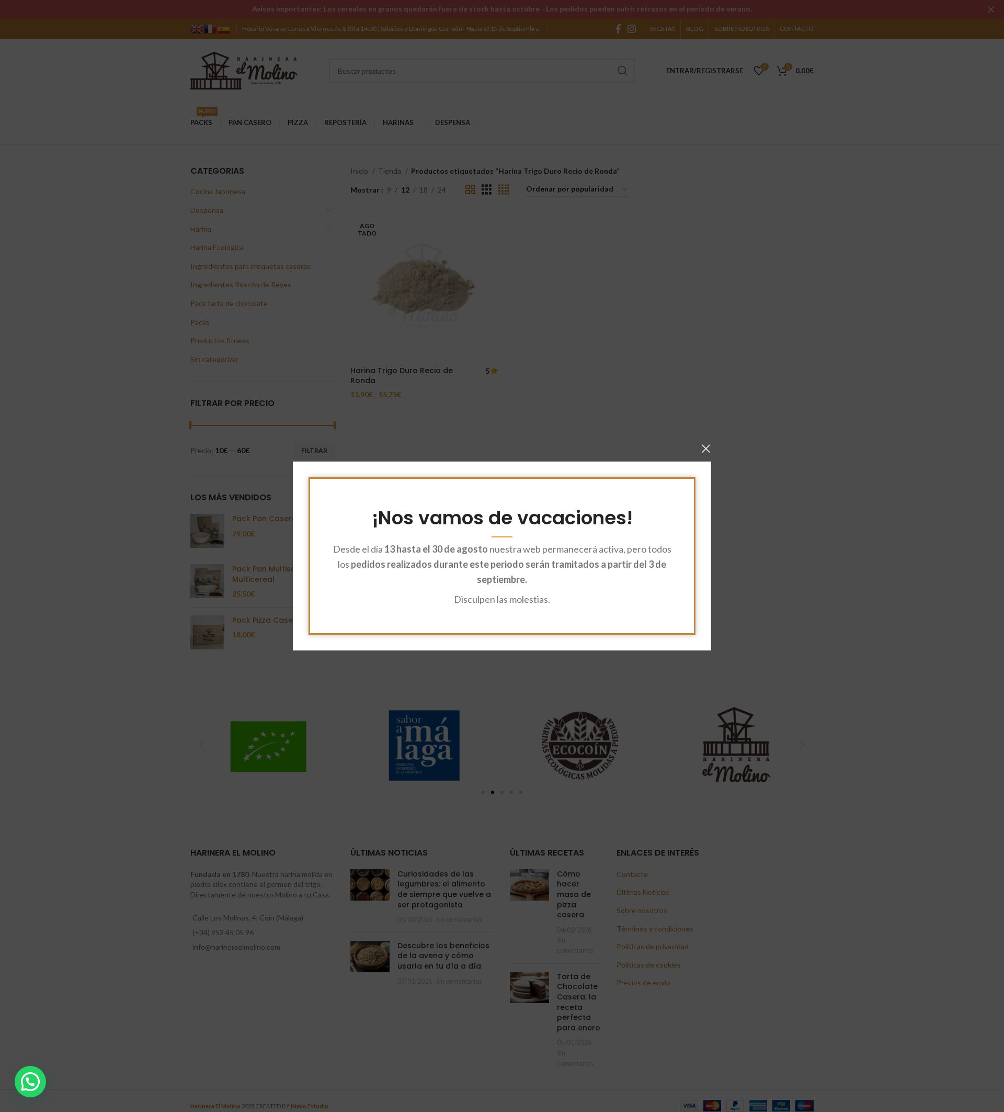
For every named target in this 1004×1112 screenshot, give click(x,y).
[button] (30, 1081)
